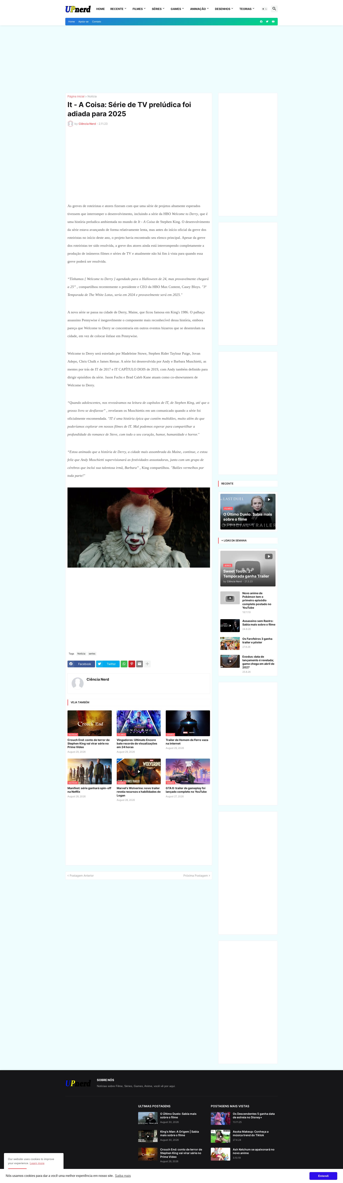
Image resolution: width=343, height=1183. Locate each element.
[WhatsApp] (124, 664)
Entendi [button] (323, 1175)
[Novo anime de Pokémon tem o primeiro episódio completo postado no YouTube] (230, 597)
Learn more (37, 1163)
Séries (157, 9)
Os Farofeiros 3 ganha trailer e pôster (257, 640)
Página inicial (75, 96)
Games (176, 9)
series (92, 653)
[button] (264, 9)
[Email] (139, 664)
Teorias (245, 9)
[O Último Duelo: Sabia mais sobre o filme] (148, 1118)
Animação (198, 9)
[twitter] (267, 21)
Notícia (92, 96)
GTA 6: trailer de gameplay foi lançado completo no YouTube (186, 789)
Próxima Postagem (195, 875)
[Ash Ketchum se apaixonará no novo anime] (220, 1154)
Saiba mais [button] (123, 1175)
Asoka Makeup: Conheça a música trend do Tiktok (251, 1133)
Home (100, 9)
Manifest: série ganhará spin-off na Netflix (89, 789)
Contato (96, 21)
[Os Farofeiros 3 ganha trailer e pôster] (230, 643)
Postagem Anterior (82, 875)
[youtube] (273, 21)
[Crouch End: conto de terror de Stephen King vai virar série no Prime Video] (148, 1154)
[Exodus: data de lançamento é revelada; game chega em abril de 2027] (230, 661)
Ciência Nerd (98, 679)
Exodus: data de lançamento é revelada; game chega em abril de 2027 (258, 662)
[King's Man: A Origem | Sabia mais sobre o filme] (148, 1136)
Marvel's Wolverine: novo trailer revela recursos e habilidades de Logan (139, 791)
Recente (116, 9)
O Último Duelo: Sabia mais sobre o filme (178, 1115)
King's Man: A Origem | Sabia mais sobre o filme (179, 1133)
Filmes (138, 9)
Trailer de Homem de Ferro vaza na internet (187, 741)
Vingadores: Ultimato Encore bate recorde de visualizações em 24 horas (137, 743)
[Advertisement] (171, 59)
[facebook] (261, 21)
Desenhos (222, 9)
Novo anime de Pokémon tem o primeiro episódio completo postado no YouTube (256, 600)
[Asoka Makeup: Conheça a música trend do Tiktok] (220, 1136)
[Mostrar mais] (147, 664)
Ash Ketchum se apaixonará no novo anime (254, 1151)
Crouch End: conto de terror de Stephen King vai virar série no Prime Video (88, 743)
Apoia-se (83, 21)
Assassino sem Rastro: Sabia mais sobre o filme (258, 622)
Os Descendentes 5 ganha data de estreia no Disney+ (254, 1115)
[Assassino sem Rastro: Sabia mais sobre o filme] (230, 625)
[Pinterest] (131, 664)
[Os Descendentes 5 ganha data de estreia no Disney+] (220, 1118)
